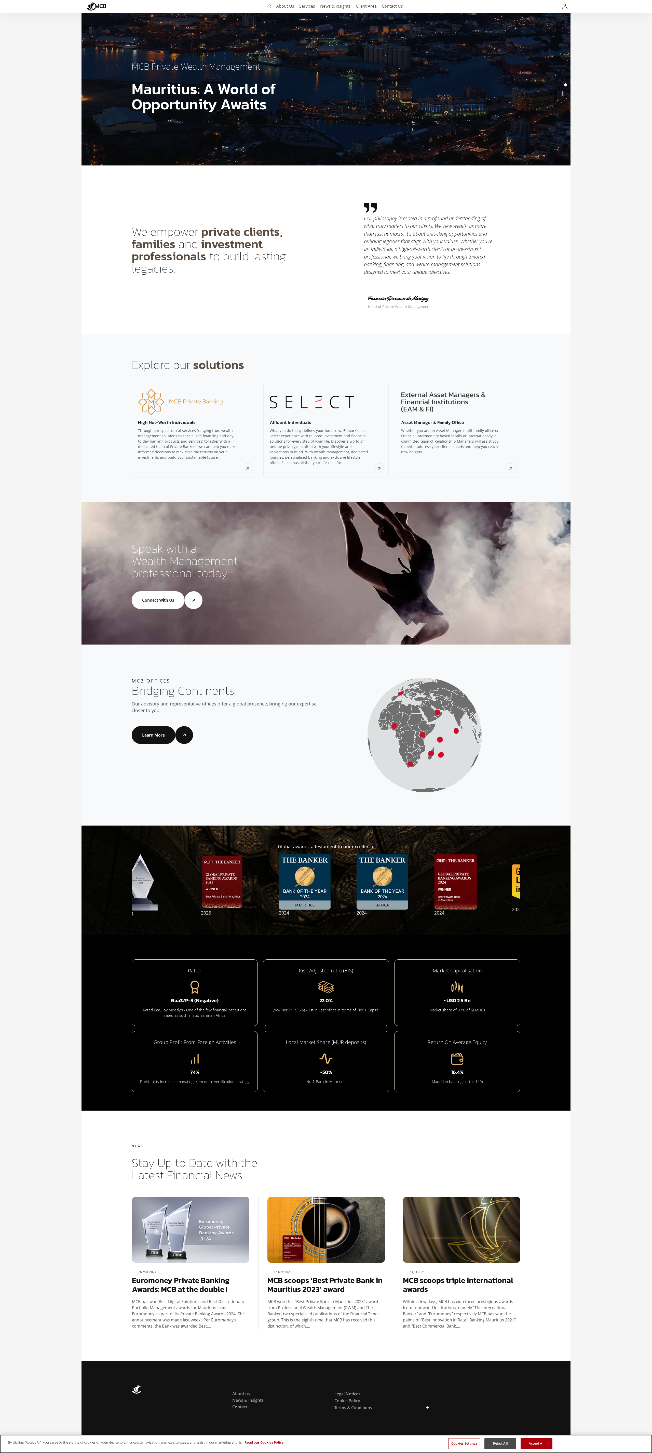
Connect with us (158, 600)
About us (241, 1393)
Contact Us (392, 6)
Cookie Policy (347, 1401)
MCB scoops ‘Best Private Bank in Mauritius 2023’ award (325, 1285)
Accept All (537, 1443)
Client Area (366, 6)
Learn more (153, 735)
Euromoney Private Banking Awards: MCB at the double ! (180, 1285)
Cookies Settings (464, 1443)
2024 (167, 913)
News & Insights (335, 6)
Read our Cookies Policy (263, 1442)
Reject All (500, 1443)
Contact (239, 1407)
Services (307, 6)
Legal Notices (347, 1394)
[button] (565, 80)
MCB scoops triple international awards (458, 1285)
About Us (285, 6)
